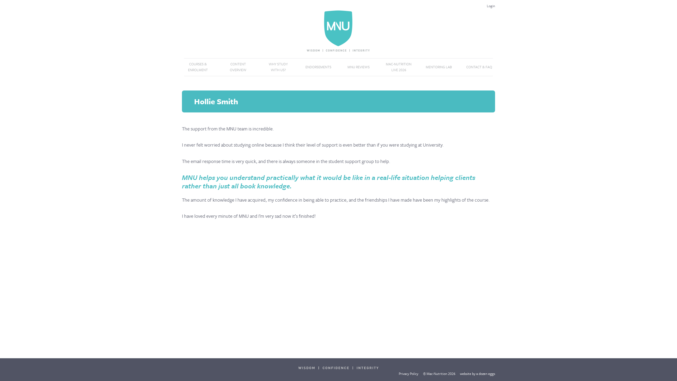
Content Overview (238, 66)
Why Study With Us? (278, 66)
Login (491, 5)
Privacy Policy (408, 373)
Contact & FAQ (479, 67)
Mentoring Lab (439, 67)
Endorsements (318, 67)
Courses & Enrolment (198, 66)
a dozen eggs (485, 373)
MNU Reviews (358, 67)
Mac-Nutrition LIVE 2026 (398, 66)
